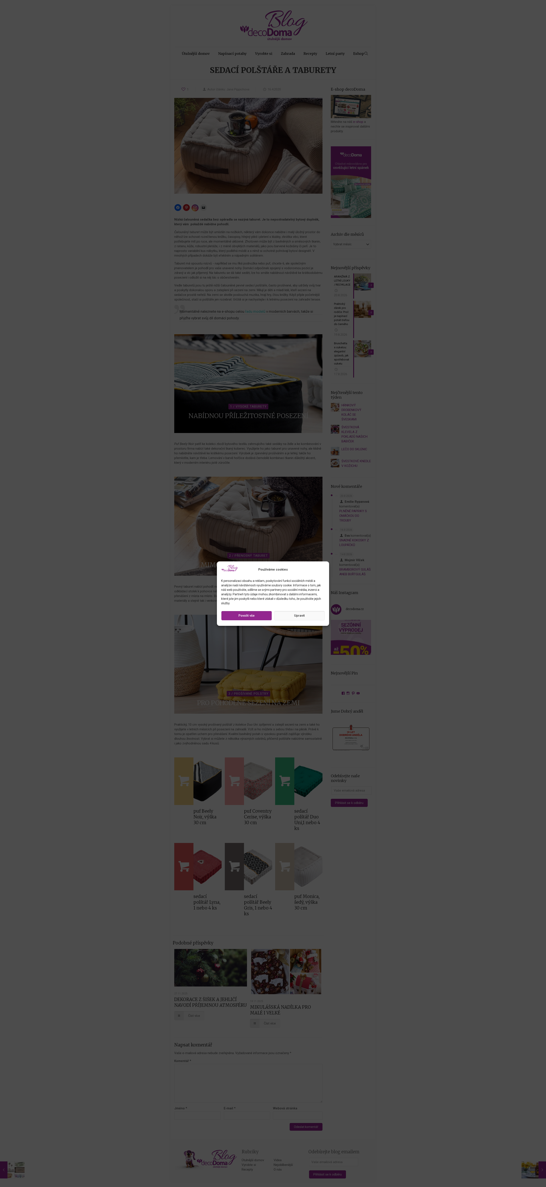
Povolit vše (246, 615)
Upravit (299, 615)
